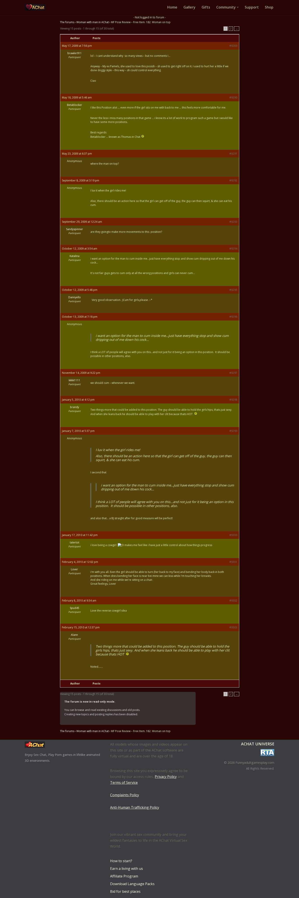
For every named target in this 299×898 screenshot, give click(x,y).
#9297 (233, 373)
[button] (238, 7)
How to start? (121, 860)
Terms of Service (124, 782)
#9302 (233, 600)
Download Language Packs (132, 883)
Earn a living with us (126, 868)
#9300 (233, 535)
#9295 (233, 290)
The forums (67, 22)
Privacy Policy (166, 776)
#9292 (233, 180)
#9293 (233, 222)
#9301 (233, 562)
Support (252, 7)
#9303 (233, 627)
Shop (269, 7)
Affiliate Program (124, 876)
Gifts (206, 7)
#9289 (233, 46)
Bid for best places (125, 891)
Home (172, 7)
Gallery (189, 7)
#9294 (233, 248)
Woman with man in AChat (92, 22)
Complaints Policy (124, 795)
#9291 (233, 153)
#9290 (233, 97)
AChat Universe (257, 743)
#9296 (233, 317)
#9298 (233, 400)
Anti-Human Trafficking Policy (134, 807)
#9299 (233, 431)
